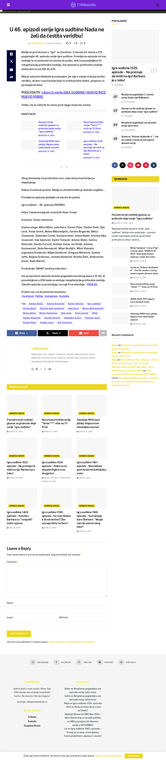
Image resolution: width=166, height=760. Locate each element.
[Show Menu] (8, 5)
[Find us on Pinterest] (146, 165)
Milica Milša (29, 313)
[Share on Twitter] (11, 62)
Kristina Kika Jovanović (52, 308)
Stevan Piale (29, 322)
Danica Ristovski (55, 304)
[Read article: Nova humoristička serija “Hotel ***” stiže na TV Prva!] (73, 126)
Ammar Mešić (36, 304)
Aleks (115, 345)
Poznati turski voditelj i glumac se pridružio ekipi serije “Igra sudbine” (21, 423)
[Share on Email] (11, 70)
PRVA (95, 313)
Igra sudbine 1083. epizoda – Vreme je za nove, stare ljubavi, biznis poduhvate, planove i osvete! (135, 382)
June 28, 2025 (84, 478)
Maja (114, 359)
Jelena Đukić (29, 308)
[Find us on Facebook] (115, 165)
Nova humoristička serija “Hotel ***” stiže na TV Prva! (93, 125)
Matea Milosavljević (93, 308)
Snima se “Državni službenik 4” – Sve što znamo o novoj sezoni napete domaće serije (140, 139)
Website (63, 617)
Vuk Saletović (64, 322)
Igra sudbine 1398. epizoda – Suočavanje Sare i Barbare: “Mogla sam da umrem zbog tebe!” (90, 519)
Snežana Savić (92, 318)
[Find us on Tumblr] (154, 165)
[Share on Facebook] (11, 54)
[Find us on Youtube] (138, 165)
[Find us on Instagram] (130, 165)
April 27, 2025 (49, 528)
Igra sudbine (94, 304)
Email (11, 617)
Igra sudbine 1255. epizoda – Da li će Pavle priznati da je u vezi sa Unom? (83, 707)
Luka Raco (73, 308)
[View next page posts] (67, 167)
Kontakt (32, 721)
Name (11, 602)
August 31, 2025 (47, 135)
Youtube (64, 296)
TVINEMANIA (37, 43)
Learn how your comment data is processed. (71, 642)
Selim (115, 352)
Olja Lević (66, 313)
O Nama (32, 717)
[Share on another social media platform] (11, 77)
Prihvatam (133, 756)
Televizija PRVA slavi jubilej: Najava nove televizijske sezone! (49, 144)
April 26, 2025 (84, 531)
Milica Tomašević (48, 313)
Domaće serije (54, 43)
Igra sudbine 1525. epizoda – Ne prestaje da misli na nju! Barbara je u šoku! (93, 147)
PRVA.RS (92, 284)
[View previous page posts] (61, 167)
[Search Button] (157, 5)
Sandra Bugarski (32, 318)
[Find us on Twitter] (122, 165)
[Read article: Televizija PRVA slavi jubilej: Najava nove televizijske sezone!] (28, 145)
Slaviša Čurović (52, 318)
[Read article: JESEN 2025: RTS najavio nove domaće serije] (120, 303)
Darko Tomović (76, 304)
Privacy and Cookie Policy (108, 755)
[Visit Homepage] (82, 5)
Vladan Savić (47, 322)
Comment (13, 561)
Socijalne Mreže (32, 725)
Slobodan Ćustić (72, 318)
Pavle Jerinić (81, 313)
